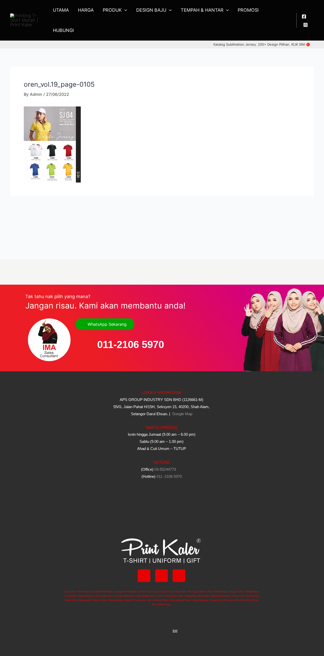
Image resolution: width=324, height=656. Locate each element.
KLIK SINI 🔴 (300, 44)
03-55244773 (165, 469)
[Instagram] (305, 25)
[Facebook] (304, 16)
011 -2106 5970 (169, 476)
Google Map (181, 414)
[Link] (179, 575)
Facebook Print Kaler (102, 591)
